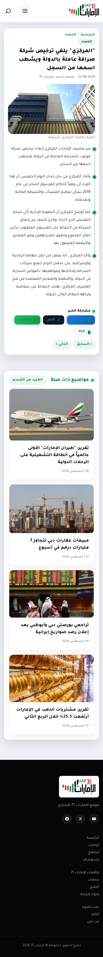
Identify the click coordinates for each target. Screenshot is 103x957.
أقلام (95, 914)
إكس (50, 320)
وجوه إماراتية (89, 894)
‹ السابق (84, 344)
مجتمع (93, 852)
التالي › (62, 344)
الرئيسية (87, 35)
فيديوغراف (91, 860)
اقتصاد (70, 35)
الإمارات (93, 845)
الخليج (94, 887)
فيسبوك (78, 320)
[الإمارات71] (84, 10)
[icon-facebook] (67, 819)
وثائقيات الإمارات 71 (85, 872)
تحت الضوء (90, 907)
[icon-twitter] (81, 819)
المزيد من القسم (27, 380)
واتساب (24, 320)
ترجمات (93, 880)
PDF (82, 332)
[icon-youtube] (94, 819)
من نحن (93, 922)
